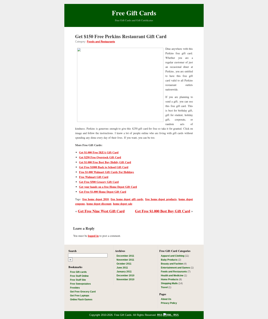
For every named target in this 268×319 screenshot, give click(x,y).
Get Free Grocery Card (83, 291)
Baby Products (169, 259)
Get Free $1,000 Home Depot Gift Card (102, 192)
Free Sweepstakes (80, 283)
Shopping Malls (169, 283)
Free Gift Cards (134, 13)
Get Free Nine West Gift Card (101, 211)
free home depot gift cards (127, 199)
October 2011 (124, 263)
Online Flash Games (81, 299)
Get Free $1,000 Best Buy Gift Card (162, 211)
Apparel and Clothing (172, 255)
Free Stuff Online (79, 276)
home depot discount (99, 204)
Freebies (75, 287)
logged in (93, 236)
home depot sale (122, 204)
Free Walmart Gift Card (93, 177)
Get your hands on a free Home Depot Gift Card (108, 187)
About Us (166, 299)
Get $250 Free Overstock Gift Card (100, 157)
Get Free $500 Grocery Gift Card (99, 182)
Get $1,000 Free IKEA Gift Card (99, 152)
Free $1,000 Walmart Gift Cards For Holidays (106, 172)
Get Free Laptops (79, 295)
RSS (159, 314)
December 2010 (125, 275)
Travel (164, 287)
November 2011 (125, 259)
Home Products (169, 279)
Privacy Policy (169, 303)
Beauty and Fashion (172, 263)
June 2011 (122, 267)
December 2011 (125, 255)
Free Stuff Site (78, 279)
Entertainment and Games (175, 267)
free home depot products (161, 199)
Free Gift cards (78, 272)
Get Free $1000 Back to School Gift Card (103, 167)
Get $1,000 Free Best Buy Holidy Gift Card (105, 162)
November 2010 (125, 279)
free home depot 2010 (95, 199)
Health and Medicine (172, 275)
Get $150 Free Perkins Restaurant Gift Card (121, 36)
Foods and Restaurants (101, 41)
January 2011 (124, 271)
